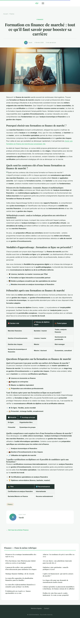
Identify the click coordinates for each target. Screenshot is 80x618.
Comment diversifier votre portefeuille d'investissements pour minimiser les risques (20, 568)
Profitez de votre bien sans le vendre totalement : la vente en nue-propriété (56, 594)
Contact (46, 608)
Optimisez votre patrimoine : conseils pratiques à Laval (55, 568)
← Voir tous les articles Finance (17, 530)
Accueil (5, 14)
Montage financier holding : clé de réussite (19, 574)
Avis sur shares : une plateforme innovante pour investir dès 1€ (57, 562)
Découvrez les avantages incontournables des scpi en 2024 (20, 555)
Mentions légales (36, 608)
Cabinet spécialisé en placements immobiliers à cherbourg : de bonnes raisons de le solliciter (59, 588)
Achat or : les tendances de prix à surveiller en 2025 (58, 555)
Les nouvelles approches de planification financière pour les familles (19, 579)
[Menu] (43, 3)
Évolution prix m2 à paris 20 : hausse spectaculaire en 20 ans (18, 592)
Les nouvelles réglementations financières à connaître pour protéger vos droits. (20, 586)
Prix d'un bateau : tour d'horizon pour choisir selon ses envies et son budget (20, 562)
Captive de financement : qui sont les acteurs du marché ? (58, 575)
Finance (11, 14)
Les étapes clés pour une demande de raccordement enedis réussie (55, 581)
